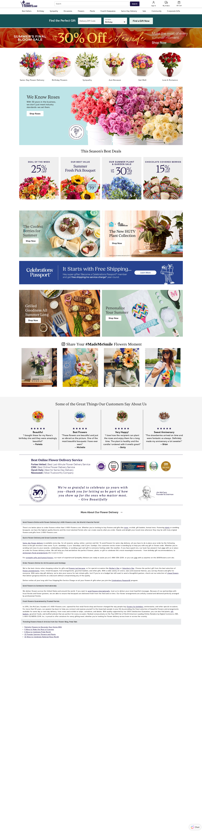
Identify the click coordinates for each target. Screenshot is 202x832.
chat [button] (163, 548)
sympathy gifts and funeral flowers (39, 558)
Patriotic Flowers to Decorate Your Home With (43, 627)
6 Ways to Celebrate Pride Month (37, 632)
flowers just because (77, 568)
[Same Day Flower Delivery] (39, 369)
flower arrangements (31, 571)
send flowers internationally (99, 591)
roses (126, 527)
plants (167, 527)
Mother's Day (114, 568)
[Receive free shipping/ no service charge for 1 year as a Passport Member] (101, 272)
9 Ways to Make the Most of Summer (39, 629)
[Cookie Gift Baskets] (80, 369)
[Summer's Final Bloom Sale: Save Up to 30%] (101, 38)
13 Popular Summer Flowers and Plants (40, 634)
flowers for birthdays (135, 607)
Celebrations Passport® (121, 580)
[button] (26, 11)
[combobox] (92, 4)
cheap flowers (172, 573)
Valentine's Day (128, 568)
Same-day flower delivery (33, 543)
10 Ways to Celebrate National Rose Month (41, 637)
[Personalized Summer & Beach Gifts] (163, 369)
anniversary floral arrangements (35, 553)
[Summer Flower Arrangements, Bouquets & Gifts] (122, 369)
